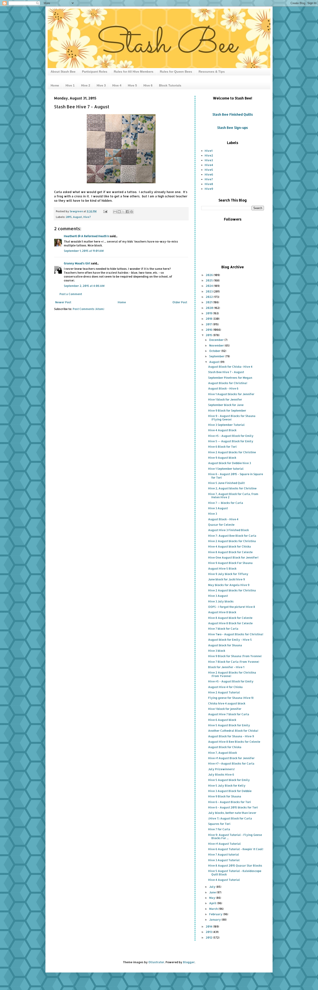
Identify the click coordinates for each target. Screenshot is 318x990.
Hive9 (209, 188)
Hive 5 (132, 85)
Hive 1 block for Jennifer (225, 399)
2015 (69, 217)
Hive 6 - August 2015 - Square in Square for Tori (235, 475)
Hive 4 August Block (222, 430)
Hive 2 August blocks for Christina (232, 541)
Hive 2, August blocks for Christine (232, 488)
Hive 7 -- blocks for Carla (225, 503)
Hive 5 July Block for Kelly (227, 785)
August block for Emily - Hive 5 (230, 639)
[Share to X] (123, 211)
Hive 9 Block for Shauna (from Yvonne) (235, 656)
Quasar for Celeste (221, 524)
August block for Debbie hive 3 (229, 463)
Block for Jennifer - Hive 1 (226, 667)
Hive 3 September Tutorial (226, 424)
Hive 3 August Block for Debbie (230, 791)
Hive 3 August (218, 508)
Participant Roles (94, 71)
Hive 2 (85, 85)
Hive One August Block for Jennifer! (233, 557)
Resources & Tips (212, 71)
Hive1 (208, 150)
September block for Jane (226, 405)
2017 (209, 324)
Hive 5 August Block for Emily (229, 725)
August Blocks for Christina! (227, 383)
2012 (209, 937)
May (212, 897)
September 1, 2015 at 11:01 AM (84, 250)
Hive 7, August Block (222, 752)
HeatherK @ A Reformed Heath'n (86, 236)
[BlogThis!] (119, 211)
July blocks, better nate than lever (232, 812)
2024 (210, 285)
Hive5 (209, 169)
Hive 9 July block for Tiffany (228, 574)
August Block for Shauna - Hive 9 (231, 736)
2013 (209, 932)
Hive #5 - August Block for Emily (231, 436)
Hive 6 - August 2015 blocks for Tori (233, 807)
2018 (209, 318)
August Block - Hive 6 (223, 388)
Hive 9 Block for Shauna (224, 796)
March (213, 908)
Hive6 (209, 174)
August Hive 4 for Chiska (225, 687)
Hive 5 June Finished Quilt (226, 483)
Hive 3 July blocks (221, 601)
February (216, 914)
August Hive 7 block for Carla (228, 714)
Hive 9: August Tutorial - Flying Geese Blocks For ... (235, 836)
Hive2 (209, 155)
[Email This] (115, 211)
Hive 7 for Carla (219, 829)
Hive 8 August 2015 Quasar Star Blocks (235, 865)
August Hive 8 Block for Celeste (230, 623)
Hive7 (87, 217)
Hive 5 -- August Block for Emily (230, 441)
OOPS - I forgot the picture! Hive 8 (231, 606)
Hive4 (209, 165)
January (215, 919)
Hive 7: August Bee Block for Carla (232, 535)
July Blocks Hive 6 (221, 774)
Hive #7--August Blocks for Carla (231, 763)
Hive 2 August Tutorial (224, 692)
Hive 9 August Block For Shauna (230, 563)
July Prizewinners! (221, 769)
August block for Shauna (225, 645)
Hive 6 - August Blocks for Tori (229, 802)
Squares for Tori (219, 824)
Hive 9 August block (222, 457)
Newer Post (63, 302)
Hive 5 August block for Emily (229, 780)
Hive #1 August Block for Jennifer (231, 758)
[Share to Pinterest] (131, 211)
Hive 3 (101, 85)
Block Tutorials (170, 85)
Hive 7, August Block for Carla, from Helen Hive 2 (233, 495)
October (215, 351)
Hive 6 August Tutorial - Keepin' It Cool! (235, 849)
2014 (209, 926)
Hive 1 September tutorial (226, 468)
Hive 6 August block (222, 720)
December (216, 340)
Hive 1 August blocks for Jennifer (231, 394)
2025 (210, 280)
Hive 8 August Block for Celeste (230, 552)
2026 (210, 275)
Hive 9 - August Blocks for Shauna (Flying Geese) (231, 417)
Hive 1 (70, 85)
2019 (209, 313)
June (213, 892)
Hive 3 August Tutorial (224, 860)
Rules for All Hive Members (133, 71)
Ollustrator (156, 962)
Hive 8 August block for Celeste (230, 618)
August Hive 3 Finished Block (228, 530)
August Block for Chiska (224, 747)
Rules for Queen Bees (176, 71)
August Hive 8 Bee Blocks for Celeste (234, 741)
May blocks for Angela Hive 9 (228, 585)
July (212, 886)
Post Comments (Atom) (88, 309)
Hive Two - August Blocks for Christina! (235, 634)
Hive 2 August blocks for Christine (232, 452)
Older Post (179, 302)
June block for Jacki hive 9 (226, 579)
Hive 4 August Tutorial (224, 879)
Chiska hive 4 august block (226, 703)
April (213, 903)
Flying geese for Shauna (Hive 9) (231, 697)
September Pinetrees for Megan (230, 377)
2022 (210, 297)
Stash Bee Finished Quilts (232, 114)
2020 (210, 308)
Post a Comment (70, 294)
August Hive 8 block (222, 612)
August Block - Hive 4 (223, 519)
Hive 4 (116, 85)
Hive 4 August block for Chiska (229, 546)
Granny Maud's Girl (77, 263)
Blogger (189, 962)
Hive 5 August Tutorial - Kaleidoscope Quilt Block (234, 872)
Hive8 (209, 184)
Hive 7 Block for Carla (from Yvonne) (233, 661)
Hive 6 (148, 85)
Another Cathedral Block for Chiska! (233, 730)
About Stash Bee (63, 71)
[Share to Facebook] (127, 211)
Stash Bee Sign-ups (232, 127)
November (217, 345)
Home (55, 85)
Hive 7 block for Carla (223, 628)
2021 (209, 302)
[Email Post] (105, 211)
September (217, 356)
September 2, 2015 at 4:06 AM (84, 285)
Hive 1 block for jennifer (224, 709)
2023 (209, 291)
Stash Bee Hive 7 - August (226, 372)
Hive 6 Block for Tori (222, 446)
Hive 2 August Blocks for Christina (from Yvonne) (232, 674)
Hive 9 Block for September (227, 410)
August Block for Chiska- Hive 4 (230, 366)
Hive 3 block (216, 650)
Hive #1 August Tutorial (224, 843)
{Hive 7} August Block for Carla (230, 818)
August (77, 217)
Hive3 (209, 160)
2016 (209, 329)
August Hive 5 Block (222, 568)
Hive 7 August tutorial (223, 854)
